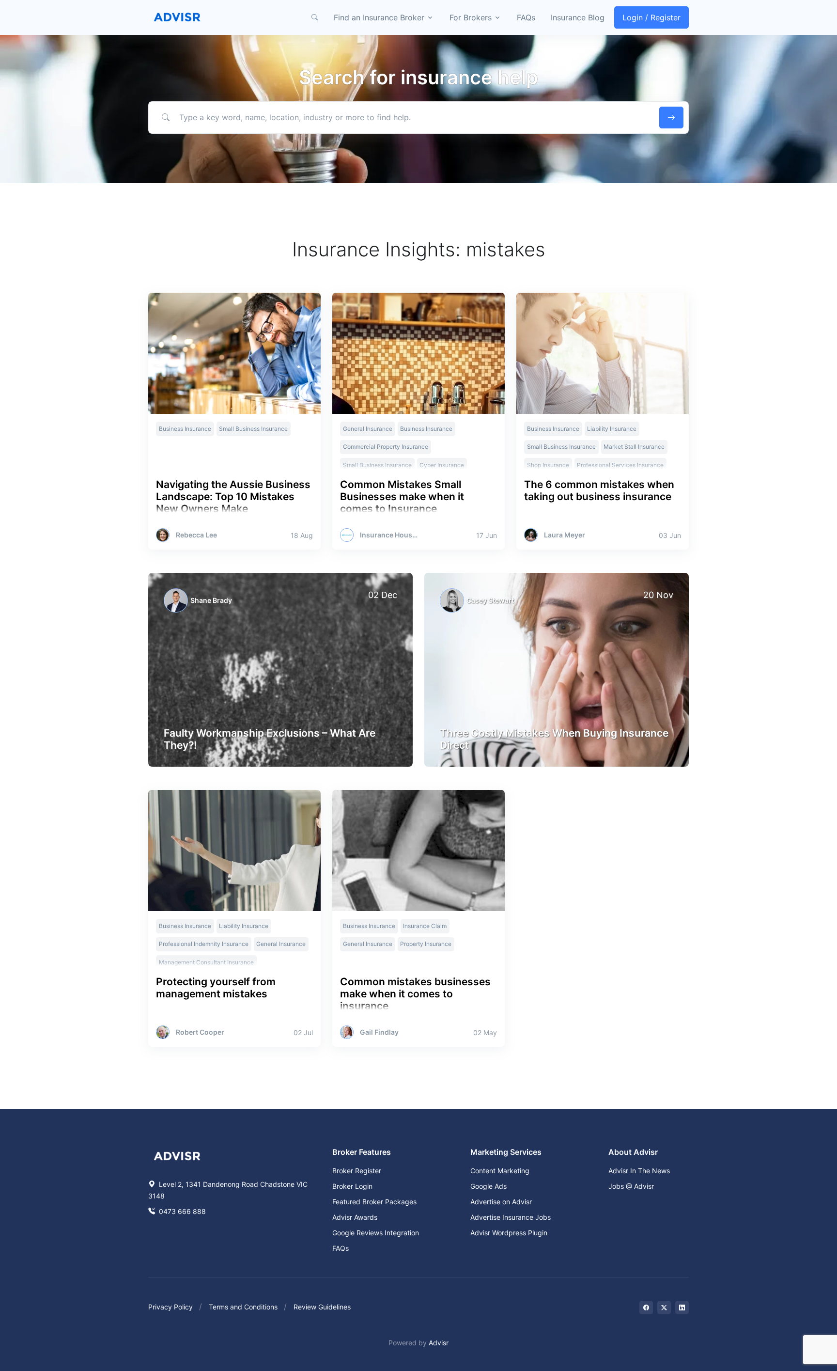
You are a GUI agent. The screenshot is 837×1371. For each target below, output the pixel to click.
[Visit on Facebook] (646, 1307)
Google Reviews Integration (375, 1233)
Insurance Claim (425, 926)
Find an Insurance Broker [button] (379, 17)
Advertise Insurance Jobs (510, 1217)
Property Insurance (425, 943)
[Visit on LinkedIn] (682, 1307)
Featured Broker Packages (374, 1202)
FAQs (526, 17)
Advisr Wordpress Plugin (508, 1233)
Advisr (439, 1343)
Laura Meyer (564, 535)
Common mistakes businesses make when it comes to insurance (415, 994)
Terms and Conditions (243, 1307)
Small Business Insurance (253, 428)
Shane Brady (211, 600)
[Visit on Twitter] (664, 1307)
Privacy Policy (170, 1307)
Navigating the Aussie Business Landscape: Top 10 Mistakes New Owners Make (233, 496)
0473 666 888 (181, 1211)
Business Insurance (185, 428)
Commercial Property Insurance (385, 446)
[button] (314, 17)
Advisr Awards (354, 1217)
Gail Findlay (379, 1032)
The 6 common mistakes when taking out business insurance (599, 490)
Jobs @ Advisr (631, 1186)
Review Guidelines (322, 1307)
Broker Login (352, 1186)
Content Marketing (499, 1170)
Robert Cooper (200, 1032)
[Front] (177, 17)
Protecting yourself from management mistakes (216, 988)
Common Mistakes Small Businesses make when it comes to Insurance (402, 496)
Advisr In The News (639, 1170)
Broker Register (356, 1170)
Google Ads (488, 1186)
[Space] (177, 1155)
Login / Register (651, 17)
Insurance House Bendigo (390, 535)
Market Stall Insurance (634, 446)
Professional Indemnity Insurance (203, 943)
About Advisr (633, 1152)
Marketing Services (506, 1152)
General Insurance (367, 428)
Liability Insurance (611, 428)
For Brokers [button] (471, 17)
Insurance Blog (577, 17)
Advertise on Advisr (501, 1202)
